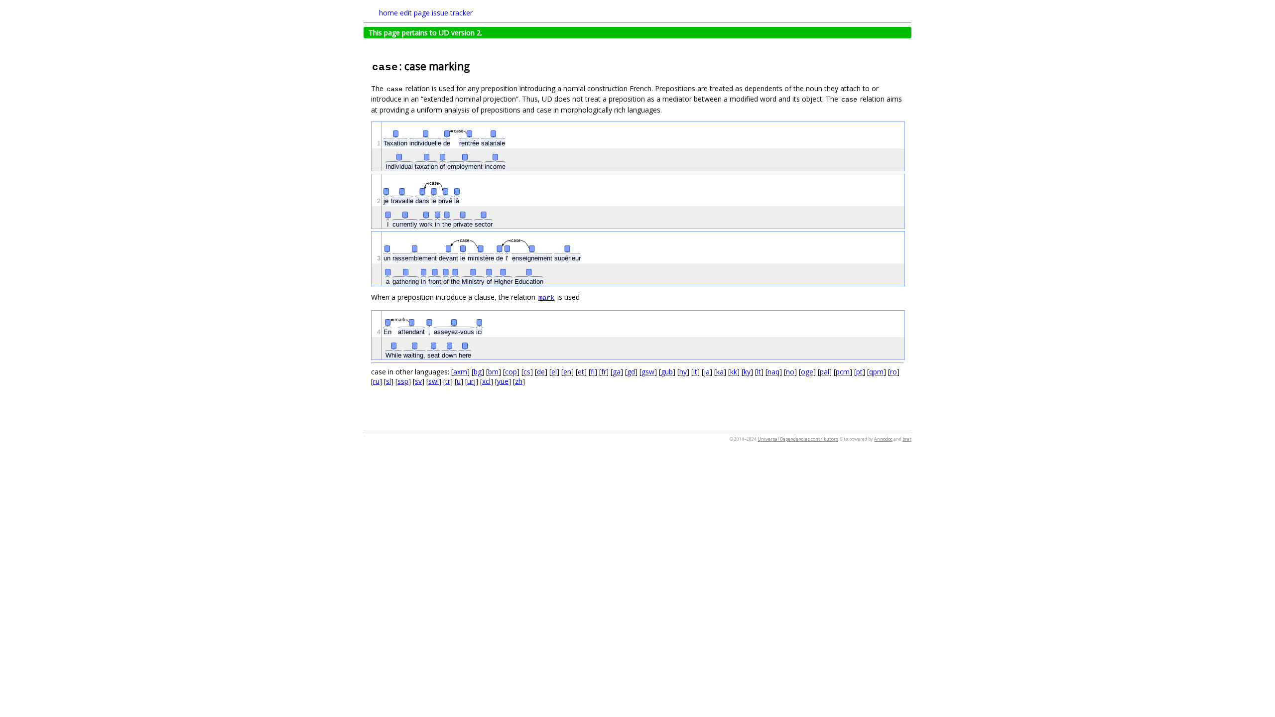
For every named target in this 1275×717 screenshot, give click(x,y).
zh (518, 381)
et (581, 371)
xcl (486, 381)
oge (807, 371)
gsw (647, 371)
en (567, 371)
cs (526, 371)
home (388, 12)
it (695, 371)
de (541, 371)
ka (720, 371)
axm (460, 371)
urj (471, 381)
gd (631, 371)
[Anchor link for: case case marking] (475, 65)
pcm (843, 371)
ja (707, 371)
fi (593, 371)
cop (511, 371)
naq (773, 371)
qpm (876, 371)
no (790, 371)
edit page (415, 12)
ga (617, 371)
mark (546, 298)
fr (603, 371)
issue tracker (452, 12)
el (554, 371)
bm (493, 371)
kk (733, 371)
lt (759, 371)
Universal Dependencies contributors (798, 439)
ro (893, 371)
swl (433, 381)
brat (906, 439)
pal (824, 371)
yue (503, 381)
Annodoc (883, 439)
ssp (402, 381)
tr (447, 381)
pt (859, 371)
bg (478, 371)
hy (683, 371)
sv (418, 381)
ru (376, 381)
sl (388, 381)
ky (747, 371)
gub (667, 371)
